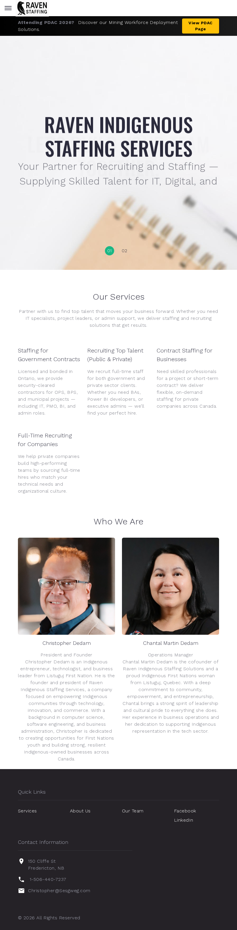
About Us (80, 811)
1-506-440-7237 (48, 879)
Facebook (185, 811)
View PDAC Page (200, 26)
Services (27, 811)
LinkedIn (183, 820)
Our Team (133, 811)
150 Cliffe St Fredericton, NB (46, 864)
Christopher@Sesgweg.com (59, 890)
